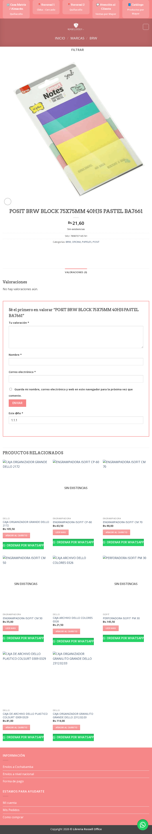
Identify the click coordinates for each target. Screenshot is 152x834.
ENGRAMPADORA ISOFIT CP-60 (72, 522)
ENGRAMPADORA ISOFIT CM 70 (122, 522)
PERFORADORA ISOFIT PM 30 (121, 618)
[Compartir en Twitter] (73, 250)
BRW (93, 38)
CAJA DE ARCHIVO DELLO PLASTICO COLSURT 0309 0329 (25, 715)
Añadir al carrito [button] (16, 535)
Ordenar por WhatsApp (25, 545)
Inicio (60, 38)
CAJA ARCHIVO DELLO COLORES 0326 (73, 619)
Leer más (61, 532)
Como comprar (13, 817)
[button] (5, 26)
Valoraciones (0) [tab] (76, 272)
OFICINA (76, 241)
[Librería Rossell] (76, 27)
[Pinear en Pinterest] (86, 250)
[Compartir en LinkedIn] (93, 250)
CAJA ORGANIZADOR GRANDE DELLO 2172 (26, 523)
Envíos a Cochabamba (18, 767)
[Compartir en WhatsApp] (59, 250)
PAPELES (87, 241)
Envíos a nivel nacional (18, 774)
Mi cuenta (9, 803)
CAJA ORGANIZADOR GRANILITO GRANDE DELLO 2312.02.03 (73, 715)
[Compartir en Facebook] (66, 250)
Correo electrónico (22, 372)
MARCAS (77, 38)
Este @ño (16, 413)
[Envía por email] (79, 250)
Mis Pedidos (11, 810)
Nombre (15, 354)
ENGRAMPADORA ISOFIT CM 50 (22, 618)
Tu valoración (19, 322)
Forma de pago (13, 781)
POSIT (96, 241)
